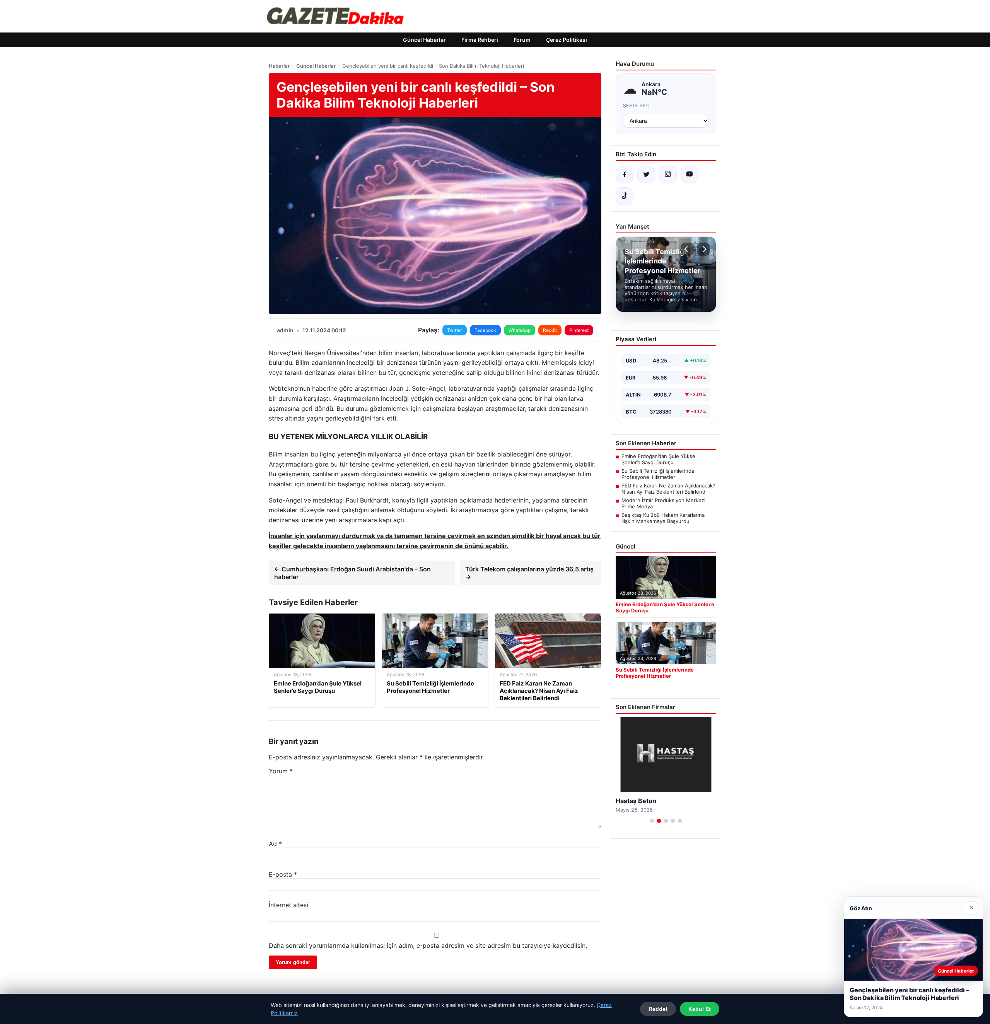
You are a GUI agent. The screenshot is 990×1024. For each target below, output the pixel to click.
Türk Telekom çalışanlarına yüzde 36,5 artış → (529, 573)
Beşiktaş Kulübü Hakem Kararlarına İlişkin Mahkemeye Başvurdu (663, 518)
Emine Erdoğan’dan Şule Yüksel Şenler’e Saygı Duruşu (658, 459)
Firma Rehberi (479, 39)
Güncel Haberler (424, 39)
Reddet (658, 1009)
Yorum (281, 771)
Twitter (454, 330)
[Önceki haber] (687, 249)
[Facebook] (624, 174)
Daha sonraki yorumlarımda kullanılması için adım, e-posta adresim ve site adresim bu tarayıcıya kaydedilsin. (428, 945)
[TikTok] (624, 196)
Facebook (485, 330)
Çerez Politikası (566, 39)
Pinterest (579, 330)
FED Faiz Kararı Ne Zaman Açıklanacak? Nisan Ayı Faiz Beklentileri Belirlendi (668, 488)
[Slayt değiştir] (652, 821)
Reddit (550, 330)
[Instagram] (668, 174)
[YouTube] (689, 174)
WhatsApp (520, 330)
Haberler (279, 66)
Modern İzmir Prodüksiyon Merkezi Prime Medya (663, 503)
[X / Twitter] (646, 174)
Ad (275, 844)
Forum (522, 39)
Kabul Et (699, 1009)
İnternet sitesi (288, 905)
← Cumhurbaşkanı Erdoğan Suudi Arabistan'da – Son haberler (352, 573)
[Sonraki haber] (703, 249)
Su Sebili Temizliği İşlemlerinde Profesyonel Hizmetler (658, 474)
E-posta (283, 874)
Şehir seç (636, 105)
